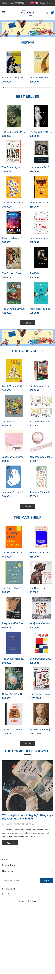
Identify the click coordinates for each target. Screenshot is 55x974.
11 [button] (23, 87)
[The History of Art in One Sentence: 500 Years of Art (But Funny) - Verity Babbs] (13, 537)
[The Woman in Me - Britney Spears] (41, 116)
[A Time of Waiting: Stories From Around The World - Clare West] (13, 62)
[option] (27, 28)
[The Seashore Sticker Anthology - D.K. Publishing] (13, 406)
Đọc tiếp (10, 843)
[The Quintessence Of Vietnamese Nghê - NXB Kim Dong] (41, 572)
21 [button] (43, 87)
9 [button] (19, 87)
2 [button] (26, 33)
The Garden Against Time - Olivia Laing (21, 167)
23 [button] (47, 87)
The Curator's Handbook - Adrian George (22, 659)
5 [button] (11, 87)
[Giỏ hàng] (51, 13)
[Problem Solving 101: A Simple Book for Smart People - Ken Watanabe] (41, 187)
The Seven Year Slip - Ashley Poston (20, 202)
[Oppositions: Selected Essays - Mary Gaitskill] (41, 222)
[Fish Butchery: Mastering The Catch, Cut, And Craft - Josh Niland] (41, 678)
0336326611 (19, 3)
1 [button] (24, 33)
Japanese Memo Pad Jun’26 (16, 457)
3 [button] (28, 33)
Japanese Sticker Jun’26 (42, 492)
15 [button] (31, 87)
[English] (36, 3)
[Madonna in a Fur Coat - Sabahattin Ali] (41, 151)
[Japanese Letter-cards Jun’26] (41, 406)
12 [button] (25, 87)
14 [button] (29, 87)
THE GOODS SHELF (27, 351)
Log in (49, 3)
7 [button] (15, 87)
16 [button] (33, 87)
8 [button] (17, 87)
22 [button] (45, 87)
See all (28, 323)
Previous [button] (3, 28)
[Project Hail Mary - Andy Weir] (13, 222)
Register (43, 3)
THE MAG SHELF (27, 517)
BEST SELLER (27, 97)
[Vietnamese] (32, 3)
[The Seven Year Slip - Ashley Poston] (13, 187)
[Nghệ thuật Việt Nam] (41, 608)
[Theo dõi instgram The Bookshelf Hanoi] (14, 894)
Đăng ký (46, 880)
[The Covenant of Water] (13, 293)
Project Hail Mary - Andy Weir (16, 238)
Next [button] (52, 28)
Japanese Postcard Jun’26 (15, 492)
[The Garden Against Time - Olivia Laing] (13, 151)
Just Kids (34, 273)
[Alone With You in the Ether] (41, 293)
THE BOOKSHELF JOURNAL (27, 751)
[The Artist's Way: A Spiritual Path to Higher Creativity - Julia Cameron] (13, 572)
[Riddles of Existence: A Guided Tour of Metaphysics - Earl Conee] (41, 62)
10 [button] (21, 87)
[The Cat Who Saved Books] (13, 258)
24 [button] (49, 87)
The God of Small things (14, 132)
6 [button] (13, 87)
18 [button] (37, 87)
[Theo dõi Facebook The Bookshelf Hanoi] (3, 894)
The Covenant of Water (13, 309)
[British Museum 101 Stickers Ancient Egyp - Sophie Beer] (13, 370)
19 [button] (39, 87)
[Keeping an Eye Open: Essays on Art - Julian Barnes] (13, 608)
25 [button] (51, 87)
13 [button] (27, 87)
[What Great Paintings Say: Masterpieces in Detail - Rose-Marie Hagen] (41, 714)
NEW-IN (27, 42)
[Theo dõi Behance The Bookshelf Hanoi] (9, 894)
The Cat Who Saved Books (15, 273)
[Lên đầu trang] (47, 960)
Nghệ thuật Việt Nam (40, 623)
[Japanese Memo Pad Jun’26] (13, 441)
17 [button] (35, 87)
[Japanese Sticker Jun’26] (41, 477)
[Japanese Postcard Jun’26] (13, 477)
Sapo (33, 901)
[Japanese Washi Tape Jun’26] (41, 441)
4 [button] (31, 33)
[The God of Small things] (13, 116)
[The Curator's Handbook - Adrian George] (13, 643)
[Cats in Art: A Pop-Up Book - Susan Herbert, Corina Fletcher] (13, 678)
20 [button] (41, 87)
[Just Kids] (41, 258)
